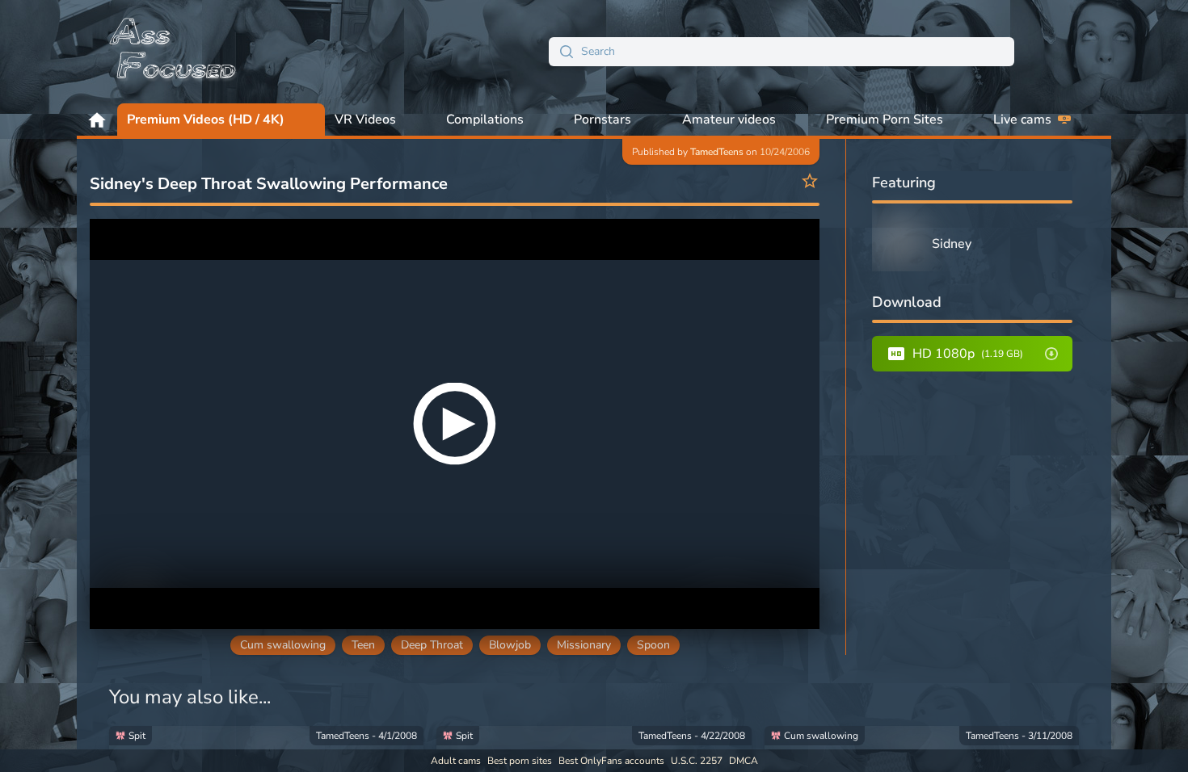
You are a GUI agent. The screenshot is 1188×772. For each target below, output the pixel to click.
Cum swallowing (283, 644)
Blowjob (510, 644)
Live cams (1022, 119)
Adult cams (456, 760)
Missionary (584, 644)
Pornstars (602, 119)
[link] (266, 745)
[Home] (174, 52)
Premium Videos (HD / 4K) (205, 119)
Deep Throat (432, 644)
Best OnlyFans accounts (611, 760)
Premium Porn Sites (884, 119)
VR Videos (365, 119)
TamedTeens (717, 151)
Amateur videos (729, 119)
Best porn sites (519, 760)
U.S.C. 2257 (696, 760)
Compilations (485, 119)
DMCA (743, 760)
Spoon (653, 644)
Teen (363, 644)
